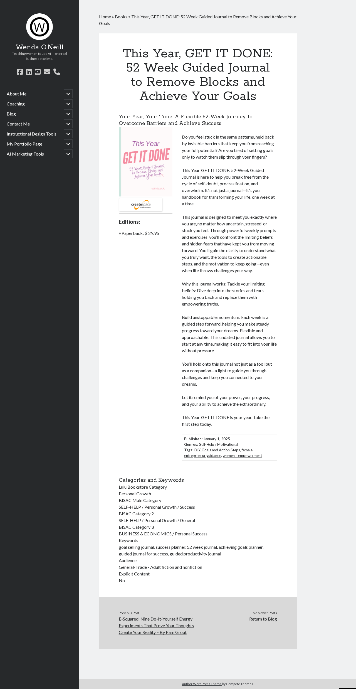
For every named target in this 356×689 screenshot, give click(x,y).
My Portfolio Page (24, 143)
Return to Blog (263, 618)
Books (121, 16)
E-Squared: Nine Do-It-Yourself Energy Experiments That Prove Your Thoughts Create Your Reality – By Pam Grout (156, 625)
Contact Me (18, 123)
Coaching (16, 103)
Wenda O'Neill (40, 47)
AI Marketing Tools (25, 153)
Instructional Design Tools (31, 133)
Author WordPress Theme (202, 684)
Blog (11, 113)
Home (105, 16)
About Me (16, 93)
